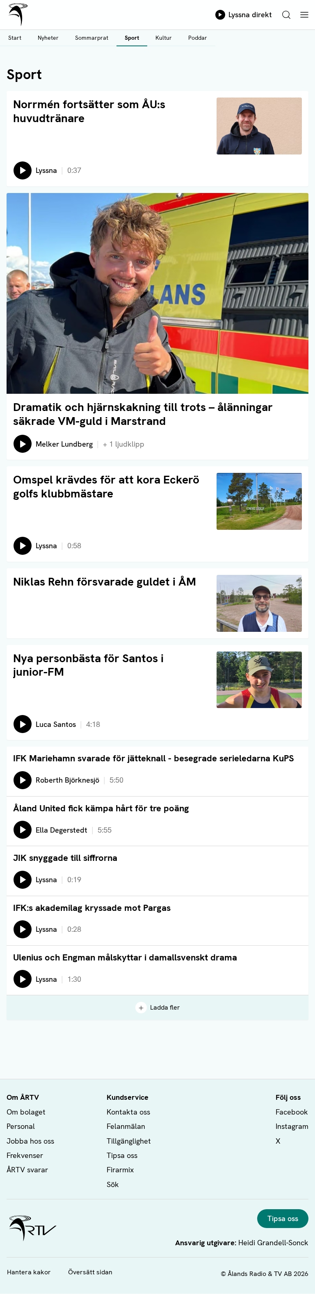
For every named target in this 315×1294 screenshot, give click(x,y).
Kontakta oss (128, 1112)
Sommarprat (91, 37)
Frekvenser (25, 1155)
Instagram (292, 1126)
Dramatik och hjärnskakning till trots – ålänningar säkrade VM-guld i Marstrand (143, 414)
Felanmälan (126, 1126)
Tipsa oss (122, 1155)
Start (14, 37)
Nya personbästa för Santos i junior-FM (88, 665)
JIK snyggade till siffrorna (65, 858)
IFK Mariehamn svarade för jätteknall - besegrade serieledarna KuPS (153, 758)
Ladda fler (165, 1007)
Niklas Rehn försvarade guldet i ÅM (104, 581)
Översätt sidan (90, 1272)
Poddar (197, 37)
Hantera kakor (29, 1272)
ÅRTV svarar (27, 1169)
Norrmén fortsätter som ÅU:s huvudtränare (89, 111)
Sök (113, 1184)
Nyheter (48, 37)
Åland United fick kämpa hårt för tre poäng (101, 808)
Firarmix (120, 1169)
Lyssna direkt (250, 14)
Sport (132, 37)
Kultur (163, 37)
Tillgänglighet (129, 1141)
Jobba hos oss (30, 1141)
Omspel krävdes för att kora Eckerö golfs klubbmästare (106, 486)
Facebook (292, 1112)
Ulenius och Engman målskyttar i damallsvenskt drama (125, 957)
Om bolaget (26, 1112)
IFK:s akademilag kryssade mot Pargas (92, 908)
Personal (21, 1126)
